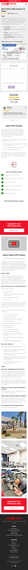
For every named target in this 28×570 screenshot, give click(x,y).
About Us (14, 542)
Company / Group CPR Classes (14, 535)
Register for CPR (14, 230)
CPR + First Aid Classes (14, 530)
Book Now (11, 87)
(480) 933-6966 (13, 1)
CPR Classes (14, 528)
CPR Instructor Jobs (14, 545)
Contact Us (14, 547)
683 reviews (16, 99)
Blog (14, 548)
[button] (9, 13)
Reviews (14, 543)
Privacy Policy (14, 551)
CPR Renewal (14, 533)
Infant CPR (14, 532)
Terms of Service (14, 550)
